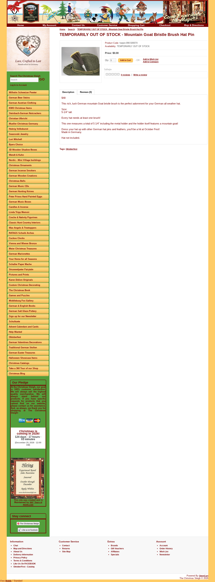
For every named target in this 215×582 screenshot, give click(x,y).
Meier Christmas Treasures (23, 248)
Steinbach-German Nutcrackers (25, 113)
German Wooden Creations (23, 175)
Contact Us (78, 25)
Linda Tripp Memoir (19, 212)
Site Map (66, 551)
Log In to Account (18, 85)
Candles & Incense (18, 207)
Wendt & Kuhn (16, 155)
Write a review (140, 75)
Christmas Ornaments (20, 165)
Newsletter (165, 554)
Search (71, 29)
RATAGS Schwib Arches (21, 233)
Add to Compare (151, 62)
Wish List (164, 551)
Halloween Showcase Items (23, 358)
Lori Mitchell (15, 139)
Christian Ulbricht (18, 118)
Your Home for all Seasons (23, 259)
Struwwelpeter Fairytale (21, 269)
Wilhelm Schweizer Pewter (23, 92)
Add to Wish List (150, 59)
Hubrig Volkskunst (18, 129)
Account (164, 545)
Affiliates (115, 551)
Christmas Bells (17, 181)
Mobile (8, 581)
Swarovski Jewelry (18, 134)
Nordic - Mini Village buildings (25, 160)
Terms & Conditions (22, 560)
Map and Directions (22, 548)
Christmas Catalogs (19, 363)
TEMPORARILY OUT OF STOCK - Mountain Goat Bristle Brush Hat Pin (110, 29)
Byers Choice (16, 144)
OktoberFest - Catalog (23, 567)
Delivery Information (23, 554)
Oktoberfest (15, 337)
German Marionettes (19, 254)
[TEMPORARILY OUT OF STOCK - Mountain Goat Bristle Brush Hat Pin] (80, 80)
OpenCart (203, 576)
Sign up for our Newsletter (22, 316)
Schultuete (14, 321)
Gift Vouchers (117, 548)
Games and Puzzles (19, 295)
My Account (49, 25)
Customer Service (107, 25)
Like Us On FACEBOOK (24, 564)
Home (20, 25)
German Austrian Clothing (22, 103)
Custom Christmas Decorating (24, 285)
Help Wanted (15, 332)
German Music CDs (19, 186)
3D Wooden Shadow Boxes (23, 149)
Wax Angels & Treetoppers (22, 228)
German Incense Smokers (22, 170)
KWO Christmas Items (20, 108)
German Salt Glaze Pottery (22, 311)
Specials (115, 554)
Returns (66, 548)
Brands (114, 545)
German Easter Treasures (22, 352)
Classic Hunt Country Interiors (24, 222)
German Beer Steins (19, 97)
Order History (166, 548)
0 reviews (125, 75)
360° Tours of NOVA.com (32, 503)
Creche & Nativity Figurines (23, 217)
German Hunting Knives (21, 191)
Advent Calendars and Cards (23, 326)
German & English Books (22, 306)
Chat (15, 545)
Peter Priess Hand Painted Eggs (25, 196)
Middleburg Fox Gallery (21, 300)
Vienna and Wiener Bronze (23, 243)
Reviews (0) (86, 92)
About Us (17, 551)
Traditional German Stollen (23, 347)
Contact (66, 545)
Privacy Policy (20, 557)
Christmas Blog (17, 373)
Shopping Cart (136, 25)
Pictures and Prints (19, 274)
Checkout (164, 25)
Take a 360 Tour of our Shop (23, 368)
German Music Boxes (20, 201)
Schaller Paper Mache (20, 264)
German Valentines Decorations (25, 342)
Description (68, 92)
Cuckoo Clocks (17, 238)
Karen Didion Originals (21, 280)
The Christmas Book (19, 290)
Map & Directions (194, 25)
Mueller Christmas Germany (23, 123)
